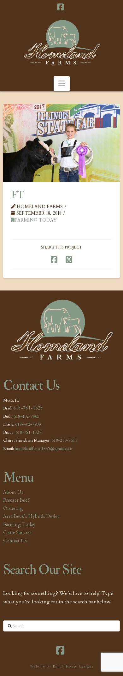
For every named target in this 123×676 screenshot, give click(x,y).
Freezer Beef (16, 500)
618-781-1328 (28, 408)
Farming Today (36, 220)
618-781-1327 (28, 432)
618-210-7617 (64, 440)
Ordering (13, 508)
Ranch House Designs (73, 666)
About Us (13, 492)
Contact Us (15, 540)
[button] (62, 83)
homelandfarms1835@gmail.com (43, 449)
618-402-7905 (26, 416)
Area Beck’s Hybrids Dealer (31, 516)
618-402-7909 (28, 424)
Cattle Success (17, 532)
